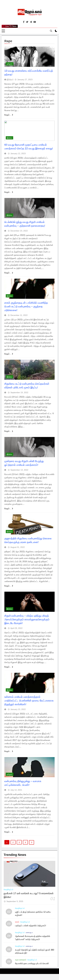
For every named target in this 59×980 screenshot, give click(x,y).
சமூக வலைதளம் (20, 960)
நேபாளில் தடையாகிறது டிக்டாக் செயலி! (32, 963)
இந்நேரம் (10, 79)
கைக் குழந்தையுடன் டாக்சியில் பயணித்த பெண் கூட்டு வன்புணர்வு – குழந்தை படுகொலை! (26, 306)
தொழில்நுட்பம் (8, 889)
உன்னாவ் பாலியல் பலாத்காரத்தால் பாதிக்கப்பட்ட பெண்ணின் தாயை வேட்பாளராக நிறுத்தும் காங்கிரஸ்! (29, 700)
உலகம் (17, 922)
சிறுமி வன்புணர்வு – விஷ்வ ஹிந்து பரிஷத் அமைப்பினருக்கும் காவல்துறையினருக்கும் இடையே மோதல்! (26, 619)
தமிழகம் (9, 64)
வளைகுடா (29, 932)
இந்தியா (9, 138)
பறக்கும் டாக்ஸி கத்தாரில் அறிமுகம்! (30, 925)
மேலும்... (7, 115)
